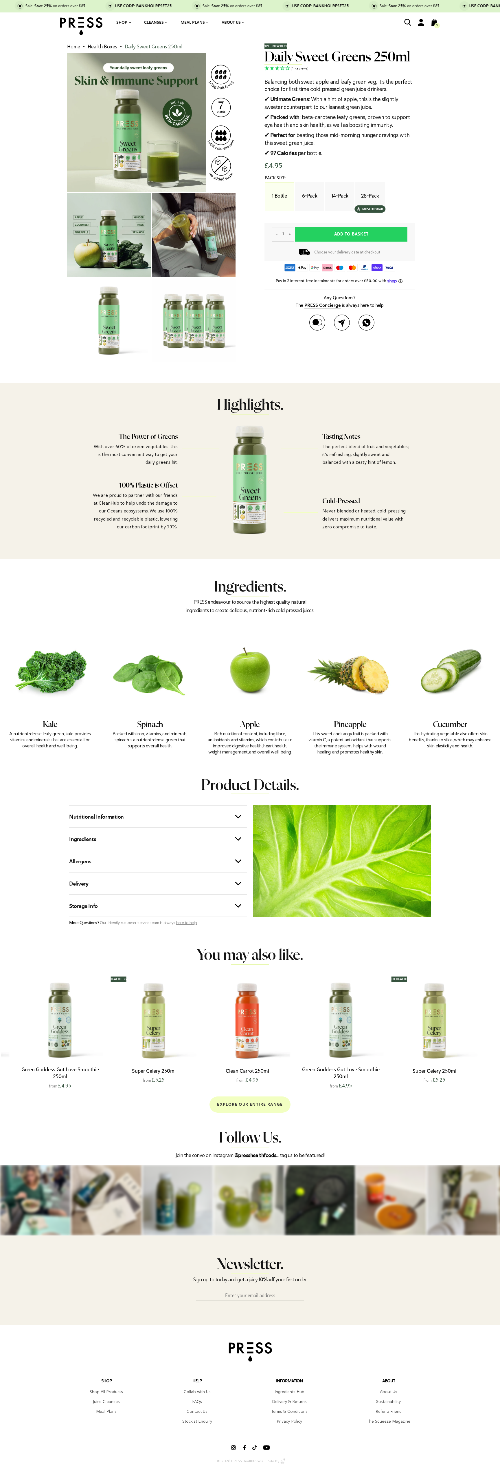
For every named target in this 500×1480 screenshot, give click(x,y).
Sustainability (388, 1401)
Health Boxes (102, 46)
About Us (231, 23)
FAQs (197, 1401)
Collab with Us (197, 1391)
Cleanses (154, 23)
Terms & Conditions (289, 1411)
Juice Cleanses (106, 1401)
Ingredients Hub (289, 1391)
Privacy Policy (289, 1421)
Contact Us (197, 1411)
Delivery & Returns (289, 1401)
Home (73, 46)
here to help (186, 922)
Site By (273, 1461)
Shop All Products (106, 1391)
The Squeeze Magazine (388, 1421)
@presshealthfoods (255, 1155)
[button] (339, 68)
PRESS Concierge (322, 305)
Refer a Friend (389, 1411)
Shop (121, 23)
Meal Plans (193, 23)
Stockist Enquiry (197, 1421)
